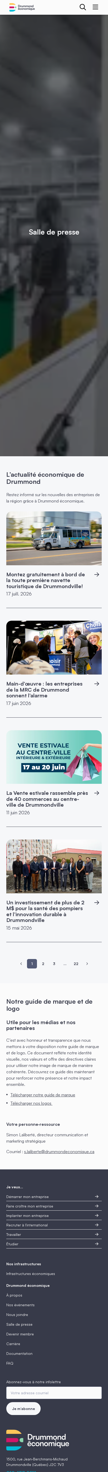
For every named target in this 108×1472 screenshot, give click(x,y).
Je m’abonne (23, 1408)
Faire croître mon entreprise (29, 1206)
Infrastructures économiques (30, 1273)
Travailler (13, 1234)
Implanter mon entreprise (27, 1215)
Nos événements (20, 1305)
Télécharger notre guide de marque (42, 1094)
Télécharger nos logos (31, 1103)
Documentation (19, 1353)
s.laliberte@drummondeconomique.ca (59, 1151)
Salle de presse (19, 1324)
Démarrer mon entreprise (27, 1196)
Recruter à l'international (27, 1225)
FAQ (9, 1363)
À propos (14, 1295)
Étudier (12, 1244)
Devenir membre (20, 1334)
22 (76, 963)
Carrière (13, 1343)
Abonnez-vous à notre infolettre (33, 1382)
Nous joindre (17, 1314)
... (65, 963)
